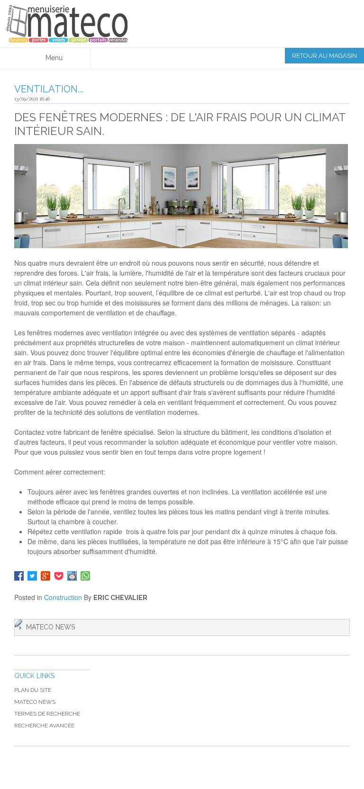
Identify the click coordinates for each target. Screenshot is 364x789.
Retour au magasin (324, 55)
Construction (63, 597)
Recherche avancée (44, 725)
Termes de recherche (47, 713)
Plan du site (32, 690)
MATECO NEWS (34, 702)
